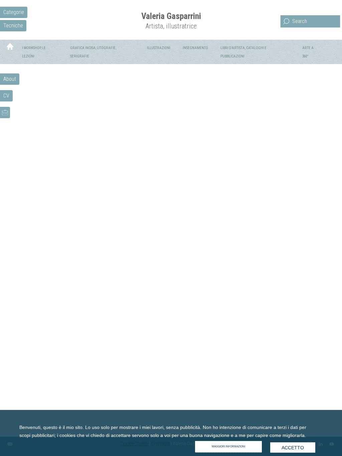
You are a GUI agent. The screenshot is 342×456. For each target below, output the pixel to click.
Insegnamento (195, 48)
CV (6, 95)
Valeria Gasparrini (171, 16)
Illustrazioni (158, 48)
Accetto (293, 447)
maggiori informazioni (228, 446)
